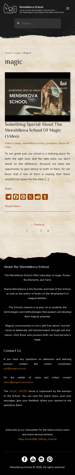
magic (18, 143)
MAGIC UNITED (18, 391)
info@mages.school (15, 368)
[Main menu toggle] (68, 8)
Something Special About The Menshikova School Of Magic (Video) (33, 130)
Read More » (13, 206)
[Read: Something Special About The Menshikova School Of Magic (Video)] (37, 96)
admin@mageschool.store (18, 382)
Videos (9, 143)
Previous (37, 224)
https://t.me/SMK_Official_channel (37, 439)
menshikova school (34, 143)
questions (51, 143)
